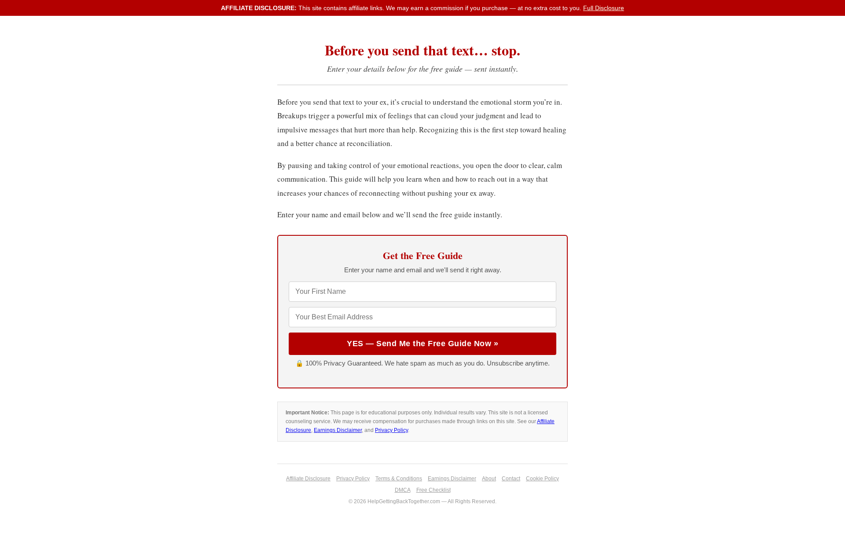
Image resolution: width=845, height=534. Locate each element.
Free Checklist (433, 490)
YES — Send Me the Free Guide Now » (422, 343)
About (489, 478)
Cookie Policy (542, 478)
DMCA (403, 490)
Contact (511, 478)
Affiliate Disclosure (308, 478)
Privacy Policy (391, 430)
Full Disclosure (603, 7)
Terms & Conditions (398, 478)
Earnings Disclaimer (338, 430)
